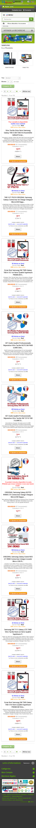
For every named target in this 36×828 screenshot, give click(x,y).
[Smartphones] (9, 58)
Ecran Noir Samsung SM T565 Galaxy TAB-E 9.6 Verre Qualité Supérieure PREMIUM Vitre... (18, 704)
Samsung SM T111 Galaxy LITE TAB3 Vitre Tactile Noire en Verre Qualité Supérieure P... (18, 632)
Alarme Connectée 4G (24, 798)
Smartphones (9, 67)
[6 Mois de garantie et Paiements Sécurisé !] (10, 782)
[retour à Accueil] (4, 23)
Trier (3, 78)
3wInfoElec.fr (7, 796)
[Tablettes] (25, 58)
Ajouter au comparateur (19, 161)
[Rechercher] (31, 19)
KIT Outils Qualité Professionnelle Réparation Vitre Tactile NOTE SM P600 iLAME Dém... (18, 345)
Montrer (4, 81)
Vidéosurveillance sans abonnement (12, 800)
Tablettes (25, 67)
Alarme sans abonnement (9, 798)
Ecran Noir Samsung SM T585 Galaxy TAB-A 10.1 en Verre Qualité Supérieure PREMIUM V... (18, 272)
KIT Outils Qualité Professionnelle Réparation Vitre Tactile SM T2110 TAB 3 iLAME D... (18, 418)
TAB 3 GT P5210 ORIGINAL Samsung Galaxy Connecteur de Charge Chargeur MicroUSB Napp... (18, 199)
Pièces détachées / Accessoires (17, 23)
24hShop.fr (31, 794)
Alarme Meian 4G (17, 796)
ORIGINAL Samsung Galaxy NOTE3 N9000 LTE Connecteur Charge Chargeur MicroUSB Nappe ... (18, 494)
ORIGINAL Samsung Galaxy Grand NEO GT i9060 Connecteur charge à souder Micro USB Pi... (18, 559)
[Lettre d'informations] (32, 763)
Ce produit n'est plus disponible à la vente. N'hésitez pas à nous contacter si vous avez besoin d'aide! (18, 483)
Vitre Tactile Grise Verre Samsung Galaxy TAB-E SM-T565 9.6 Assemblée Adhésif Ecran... (18, 132)
